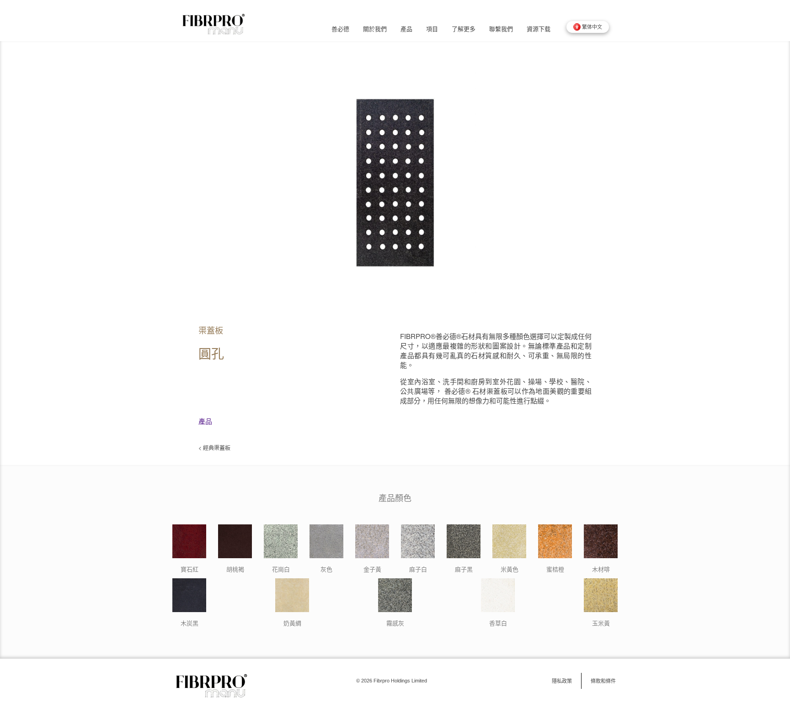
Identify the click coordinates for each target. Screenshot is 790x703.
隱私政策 (562, 680)
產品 (406, 29)
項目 (432, 29)
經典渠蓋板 (216, 447)
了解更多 (463, 29)
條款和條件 (603, 680)
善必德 (340, 29)
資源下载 (538, 29)
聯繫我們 (501, 29)
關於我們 (375, 29)
